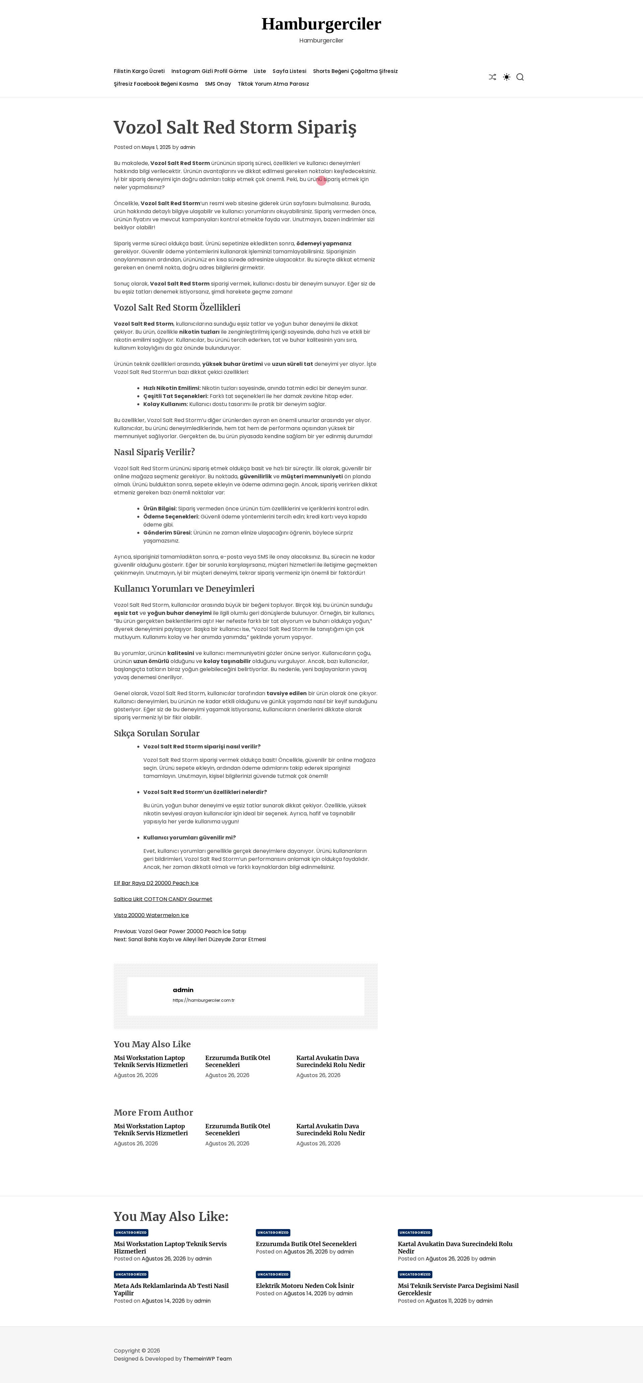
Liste (260, 71)
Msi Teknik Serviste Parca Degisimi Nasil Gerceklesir (458, 1289)
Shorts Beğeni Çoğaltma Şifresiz (355, 71)
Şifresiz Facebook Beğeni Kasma (156, 83)
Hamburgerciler (321, 23)
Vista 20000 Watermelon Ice (151, 915)
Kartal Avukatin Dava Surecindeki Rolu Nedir (330, 1061)
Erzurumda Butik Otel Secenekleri (237, 1061)
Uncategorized (131, 1232)
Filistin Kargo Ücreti (139, 71)
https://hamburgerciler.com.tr (203, 1000)
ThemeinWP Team (207, 1359)
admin (187, 147)
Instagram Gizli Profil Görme (209, 71)
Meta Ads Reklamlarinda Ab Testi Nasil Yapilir (171, 1289)
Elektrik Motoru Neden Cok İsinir (305, 1286)
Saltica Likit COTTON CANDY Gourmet (163, 899)
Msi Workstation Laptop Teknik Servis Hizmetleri (151, 1061)
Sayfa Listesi (289, 71)
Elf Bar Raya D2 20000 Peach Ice (156, 883)
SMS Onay (218, 83)
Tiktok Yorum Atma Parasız (273, 83)
